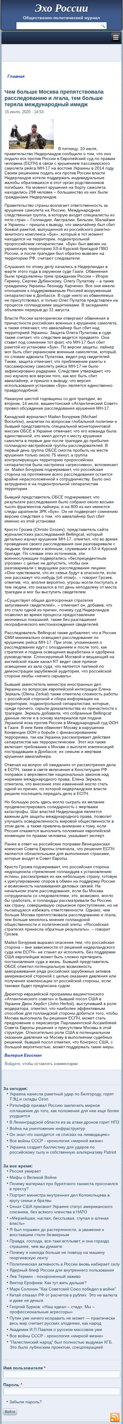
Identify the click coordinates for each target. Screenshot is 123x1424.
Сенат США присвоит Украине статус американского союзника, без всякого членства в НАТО (61, 1209)
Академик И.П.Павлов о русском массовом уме (56, 1329)
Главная (15, 76)
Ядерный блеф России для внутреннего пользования (62, 1270)
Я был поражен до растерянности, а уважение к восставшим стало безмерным (57, 1232)
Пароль (12, 1384)
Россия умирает (25, 1171)
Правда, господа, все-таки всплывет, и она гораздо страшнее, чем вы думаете (59, 1244)
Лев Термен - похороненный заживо (45, 1276)
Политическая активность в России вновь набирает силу (65, 1264)
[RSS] (115, 1417)
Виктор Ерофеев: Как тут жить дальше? (48, 1282)
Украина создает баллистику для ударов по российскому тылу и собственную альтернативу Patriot (63, 1150)
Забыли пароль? (25, 1401)
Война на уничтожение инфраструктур (47, 1128)
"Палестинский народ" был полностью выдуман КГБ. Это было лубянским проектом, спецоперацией (61, 1345)
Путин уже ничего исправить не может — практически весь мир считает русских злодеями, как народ (62, 1321)
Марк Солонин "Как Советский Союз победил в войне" (63, 1289)
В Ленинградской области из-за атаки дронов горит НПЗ (64, 1122)
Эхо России (61, 7)
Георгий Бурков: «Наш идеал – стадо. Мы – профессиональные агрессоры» (52, 1309)
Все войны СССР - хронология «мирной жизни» (56, 1140)
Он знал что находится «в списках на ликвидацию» (60, 1134)
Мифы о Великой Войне (33, 1177)
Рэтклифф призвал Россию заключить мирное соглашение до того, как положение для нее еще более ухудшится (64, 1110)
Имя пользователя (24, 1367)
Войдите (12, 1063)
